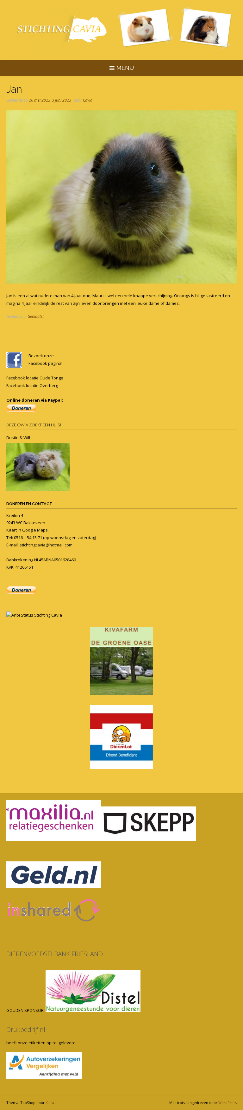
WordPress (227, 1102)
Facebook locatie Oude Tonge (34, 378)
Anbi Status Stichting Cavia (36, 615)
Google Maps (35, 530)
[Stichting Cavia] (121, 29)
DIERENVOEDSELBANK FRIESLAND (54, 954)
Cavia (87, 100)
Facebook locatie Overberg (32, 385)
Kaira (50, 1102)
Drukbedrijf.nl (25, 1029)
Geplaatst (36, 316)
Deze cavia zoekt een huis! (33, 425)
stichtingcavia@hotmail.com (46, 545)
